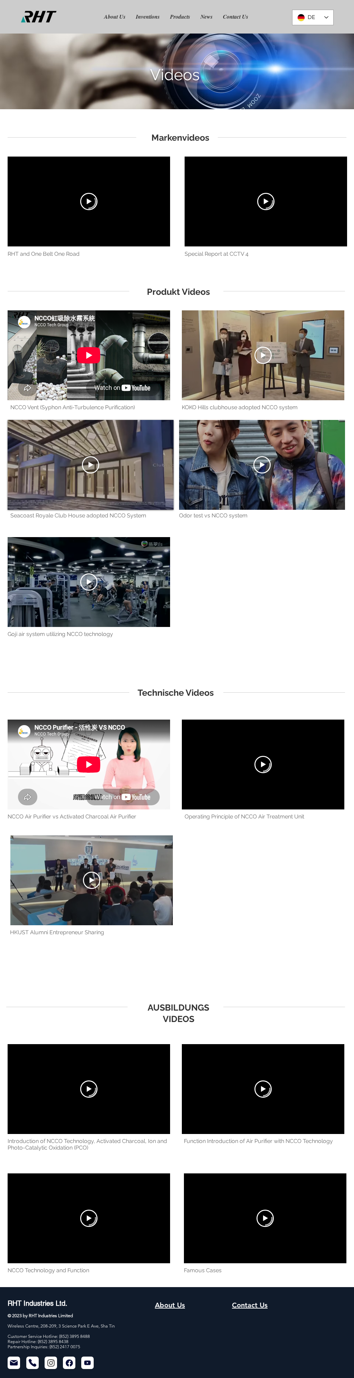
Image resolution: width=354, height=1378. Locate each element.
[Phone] (32, 1363)
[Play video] (88, 201)
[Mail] (14, 1363)
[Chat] (51, 1363)
